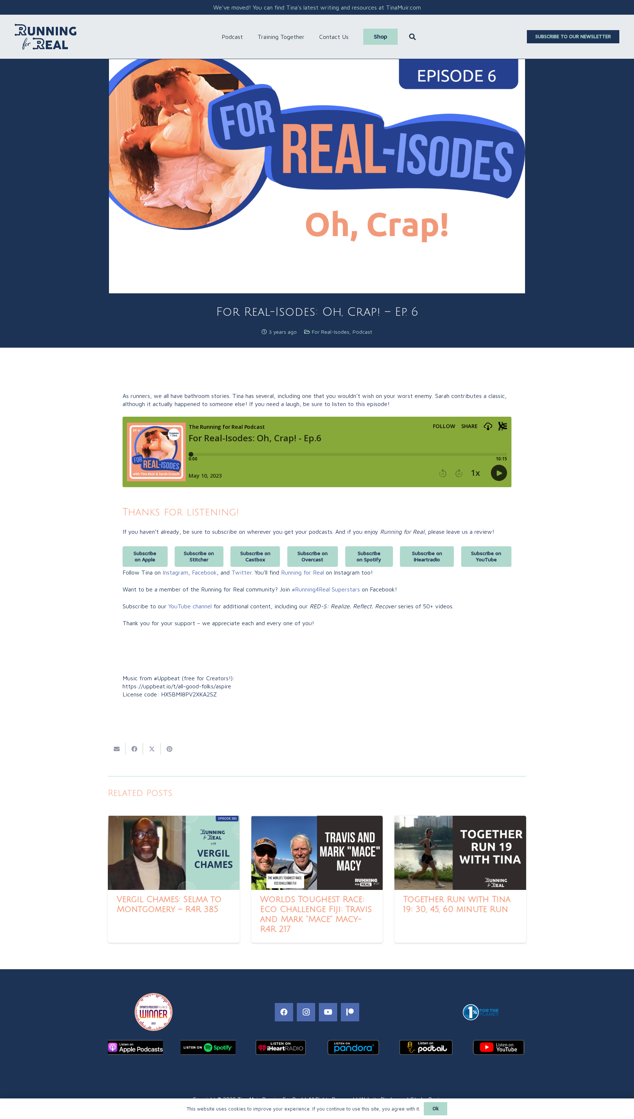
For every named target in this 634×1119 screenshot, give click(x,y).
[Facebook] (284, 1012)
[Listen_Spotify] (208, 1047)
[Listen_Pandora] (353, 1047)
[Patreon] (350, 1012)
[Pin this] (169, 749)
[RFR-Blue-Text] (45, 37)
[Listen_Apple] (135, 1047)
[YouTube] (328, 1012)
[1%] (480, 1012)
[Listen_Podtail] (425, 1047)
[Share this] (134, 749)
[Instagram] (306, 1012)
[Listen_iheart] (280, 1047)
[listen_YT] (498, 1047)
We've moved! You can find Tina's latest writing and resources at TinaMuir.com (317, 7)
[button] (246, 37)
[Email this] (116, 749)
